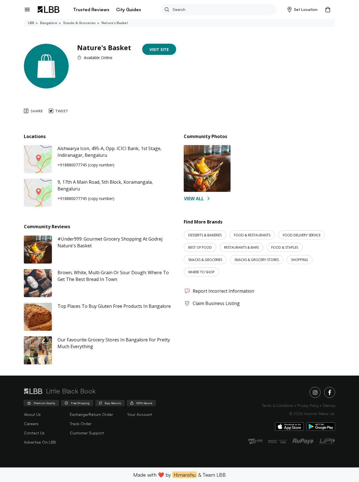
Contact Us (34, 432)
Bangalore (48, 23)
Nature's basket (115, 23)
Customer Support (87, 432)
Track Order (80, 423)
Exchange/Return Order (91, 414)
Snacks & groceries (79, 23)
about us (32, 414)
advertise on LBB (40, 442)
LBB (31, 23)
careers (31, 423)
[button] (302, 9)
